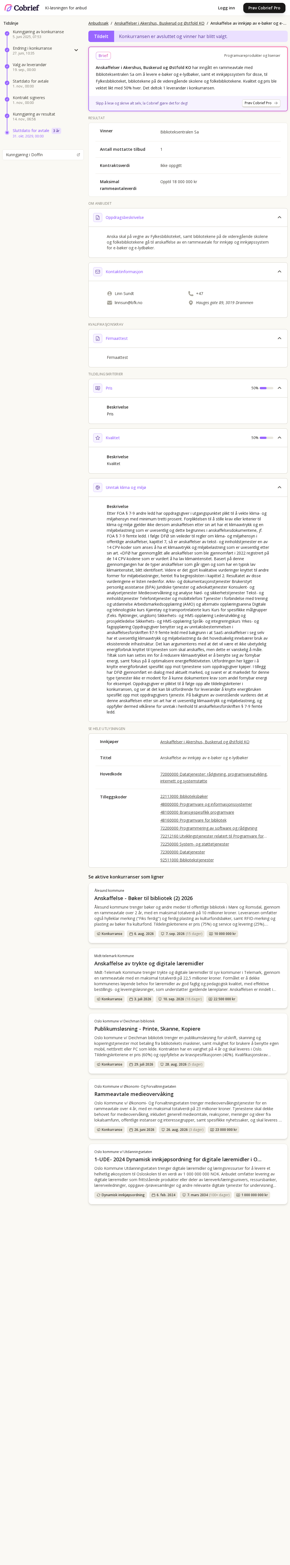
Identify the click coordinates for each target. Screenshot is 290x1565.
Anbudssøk (98, 23)
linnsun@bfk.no (128, 302)
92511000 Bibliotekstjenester (187, 860)
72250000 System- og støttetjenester (194, 844)
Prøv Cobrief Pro (264, 8)
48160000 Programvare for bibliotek (193, 820)
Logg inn (226, 8)
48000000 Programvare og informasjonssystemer (206, 804)
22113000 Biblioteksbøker (184, 796)
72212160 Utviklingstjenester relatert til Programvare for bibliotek (212, 836)
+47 (199, 293)
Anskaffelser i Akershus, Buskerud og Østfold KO (159, 23)
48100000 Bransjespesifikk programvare (197, 812)
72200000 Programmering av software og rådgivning (208, 828)
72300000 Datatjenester (182, 852)
